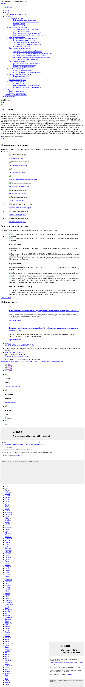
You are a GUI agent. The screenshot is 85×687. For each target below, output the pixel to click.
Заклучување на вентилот (18, 27)
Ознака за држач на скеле (22, 70)
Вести (7, 89)
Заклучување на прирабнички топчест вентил (29, 35)
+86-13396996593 (11, 402)
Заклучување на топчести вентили (25, 29)
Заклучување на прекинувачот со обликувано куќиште (32, 53)
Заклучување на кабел (17, 37)
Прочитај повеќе (15, 320)
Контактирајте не (11, 96)
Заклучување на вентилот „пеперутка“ (27, 33)
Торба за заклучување (21, 78)
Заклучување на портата (21, 31)
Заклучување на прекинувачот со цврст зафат (29, 55)
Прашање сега (6, 298)
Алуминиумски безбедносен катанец (26, 22)
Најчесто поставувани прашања (16, 95)
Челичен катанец (19, 24)
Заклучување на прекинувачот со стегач (27, 52)
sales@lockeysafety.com (13, 386)
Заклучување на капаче (17, 61)
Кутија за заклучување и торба (20, 74)
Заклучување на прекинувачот (20, 48)
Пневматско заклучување (22, 46)
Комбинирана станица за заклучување (26, 85)
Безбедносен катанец (16, 18)
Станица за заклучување (17, 82)
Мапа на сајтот (20, 361)
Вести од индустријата (17, 91)
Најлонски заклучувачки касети (24, 65)
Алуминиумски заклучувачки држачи (26, 63)
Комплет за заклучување (17, 80)
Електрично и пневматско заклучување (23, 39)
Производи (9, 16)
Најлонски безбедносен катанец (24, 20)
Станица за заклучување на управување (27, 87)
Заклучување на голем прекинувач (25, 59)
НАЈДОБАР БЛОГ (33, 361)
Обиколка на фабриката (17, 14)
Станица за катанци (20, 83)
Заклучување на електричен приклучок (27, 44)
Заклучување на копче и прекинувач (26, 42)
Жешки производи (7, 361)
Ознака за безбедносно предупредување (27, 72)
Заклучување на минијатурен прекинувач (28, 50)
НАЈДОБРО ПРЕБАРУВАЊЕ (52, 361)
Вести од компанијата (17, 93)
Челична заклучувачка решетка (24, 67)
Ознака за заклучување (17, 68)
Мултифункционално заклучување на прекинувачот (31, 57)
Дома (7, 11)
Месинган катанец (19, 25)
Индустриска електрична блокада (25, 40)
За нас (7, 12)
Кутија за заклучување (21, 76)
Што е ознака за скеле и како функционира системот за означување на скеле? (44, 311)
